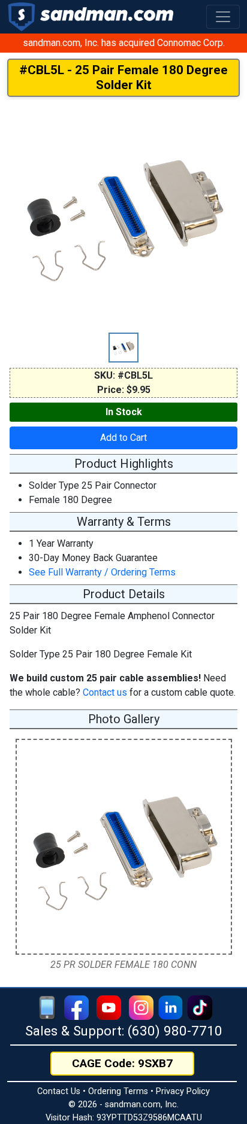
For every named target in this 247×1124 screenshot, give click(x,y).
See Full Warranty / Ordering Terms (102, 572)
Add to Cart (123, 437)
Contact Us (58, 1091)
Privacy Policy (183, 1091)
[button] (223, 17)
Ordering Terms (118, 1091)
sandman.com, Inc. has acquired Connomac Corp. (124, 42)
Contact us (105, 692)
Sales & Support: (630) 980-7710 (123, 1030)
